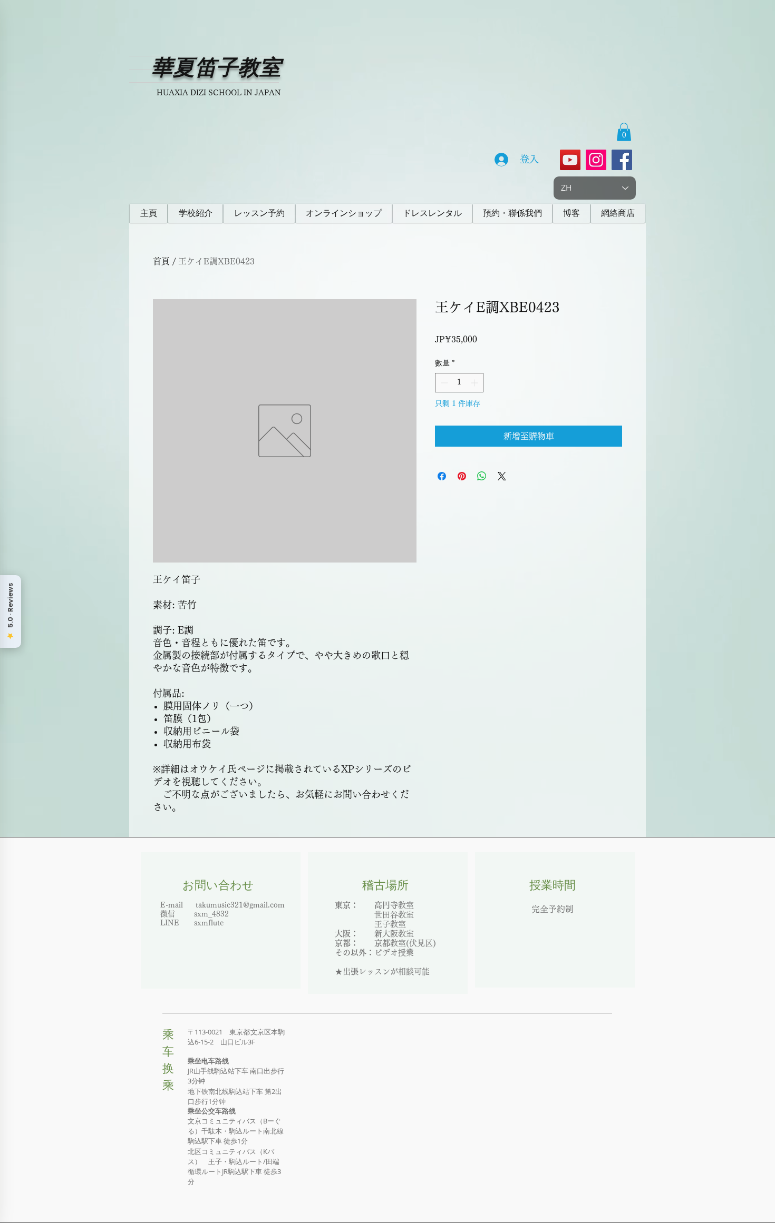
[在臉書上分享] (441, 476)
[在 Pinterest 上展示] (462, 476)
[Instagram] (596, 160)
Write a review (509, 862)
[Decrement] (443, 382)
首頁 (161, 261)
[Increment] (475, 382)
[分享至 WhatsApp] (482, 476)
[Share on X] (502, 476)
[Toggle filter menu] (597, 962)
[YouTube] (570, 160)
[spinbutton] (459, 382)
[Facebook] (622, 160)
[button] (624, 132)
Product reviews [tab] (192, 931)
